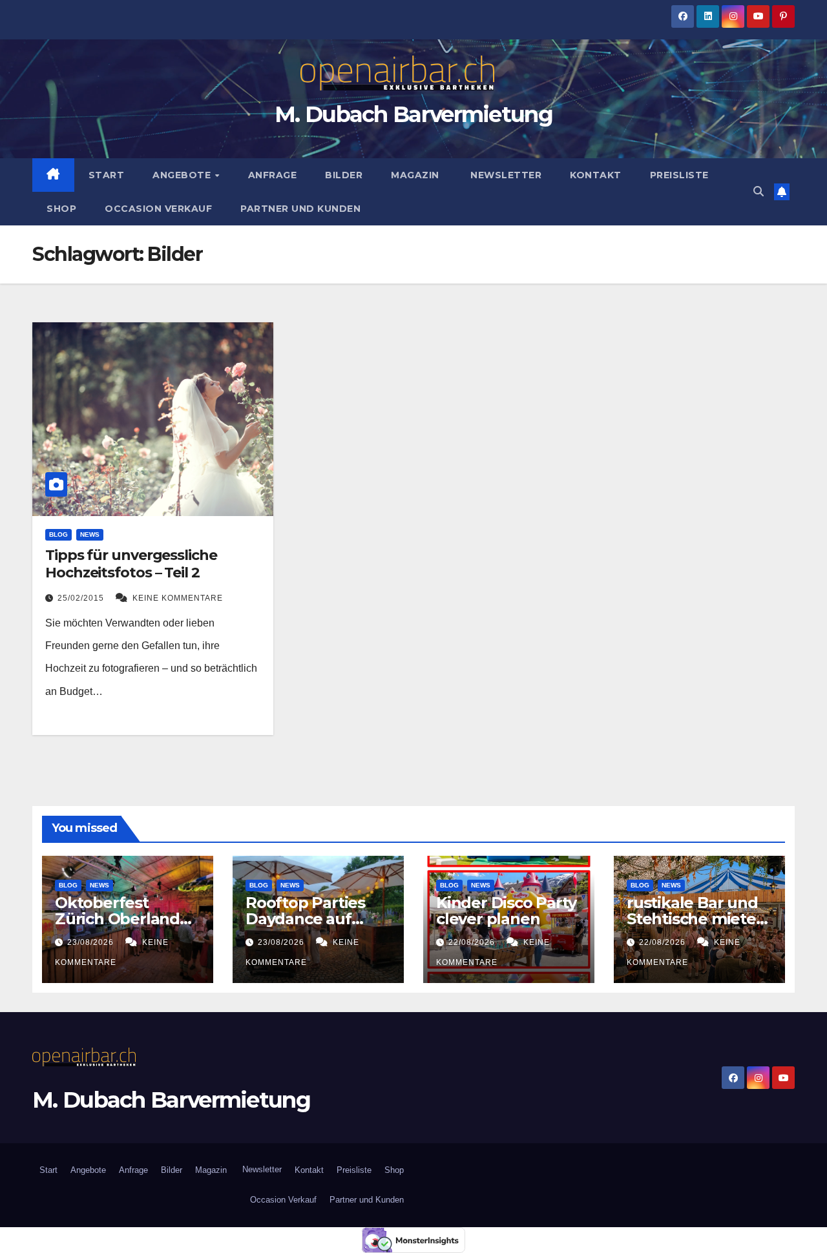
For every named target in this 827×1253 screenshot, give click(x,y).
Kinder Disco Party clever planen (506, 910)
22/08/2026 (472, 942)
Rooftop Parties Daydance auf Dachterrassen (305, 918)
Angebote (183, 175)
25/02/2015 (82, 598)
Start (107, 175)
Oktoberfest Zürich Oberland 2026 (117, 918)
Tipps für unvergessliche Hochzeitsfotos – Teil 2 (131, 563)
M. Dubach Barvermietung (413, 114)
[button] (758, 191)
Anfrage (272, 175)
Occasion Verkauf (158, 208)
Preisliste (679, 175)
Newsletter (505, 175)
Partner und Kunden (300, 208)
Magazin (415, 175)
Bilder (343, 175)
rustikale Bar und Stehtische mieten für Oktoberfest (696, 918)
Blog (58, 534)
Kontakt (596, 175)
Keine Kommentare (177, 598)
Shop (61, 208)
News (89, 534)
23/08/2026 (91, 942)
